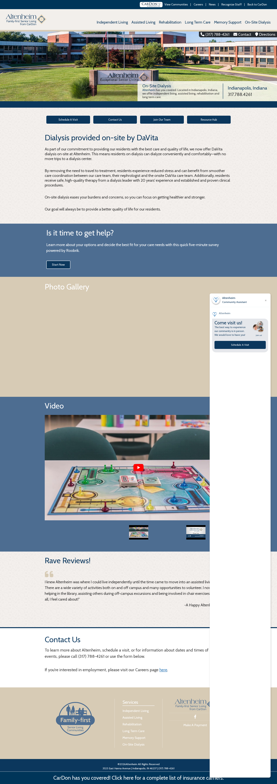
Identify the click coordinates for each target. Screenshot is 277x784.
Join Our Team (162, 119)
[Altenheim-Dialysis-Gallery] (138, 341)
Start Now (58, 264)
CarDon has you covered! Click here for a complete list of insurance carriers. (138, 777)
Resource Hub (209, 119)
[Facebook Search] (195, 717)
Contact (244, 34)
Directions (267, 34)
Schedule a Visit (68, 119)
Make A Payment (195, 725)
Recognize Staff (231, 4)
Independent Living (112, 22)
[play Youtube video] (138, 467)
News (212, 4)
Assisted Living (143, 22)
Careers (198, 4)
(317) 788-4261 (217, 34)
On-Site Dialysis (258, 22)
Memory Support (227, 22)
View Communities (176, 4)
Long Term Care (197, 22)
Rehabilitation (170, 22)
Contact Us (115, 119)
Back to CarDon (257, 4)
